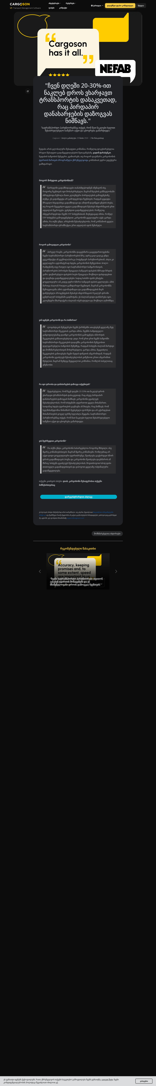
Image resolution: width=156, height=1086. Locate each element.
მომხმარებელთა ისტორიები (107, 533)
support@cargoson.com (75, 518)
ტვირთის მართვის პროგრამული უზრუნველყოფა (63, 160)
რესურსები (70, 3)
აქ (57, 1082)
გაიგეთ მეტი (107, 1080)
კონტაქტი (63, 8)
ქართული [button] (97, 5)
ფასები (51, 8)
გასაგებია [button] (144, 1081)
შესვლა (141, 5)
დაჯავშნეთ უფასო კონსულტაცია (120, 5)
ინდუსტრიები (54, 3)
